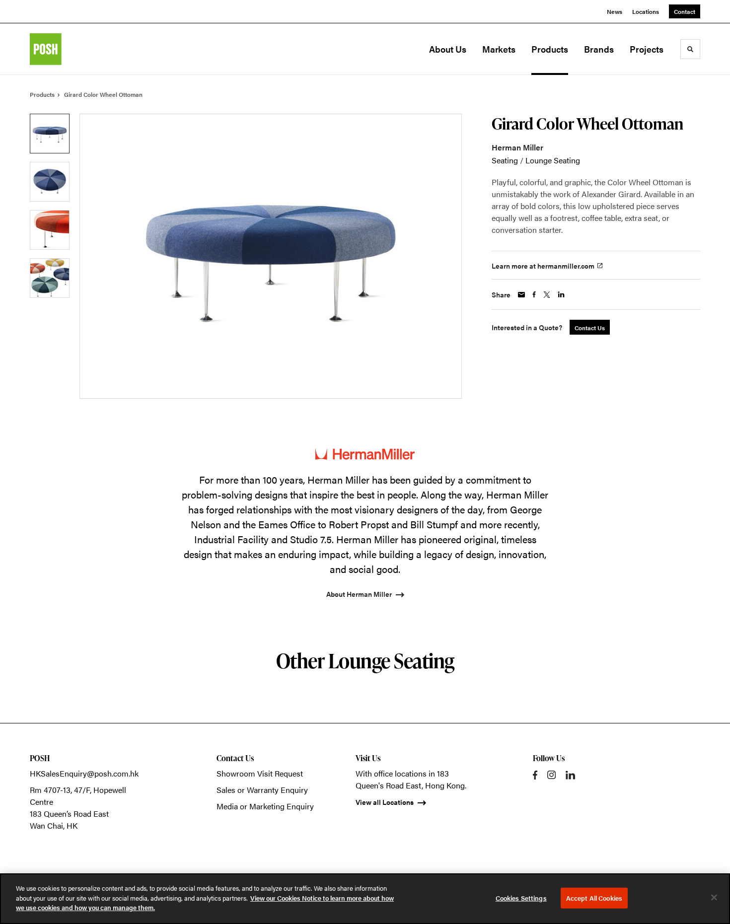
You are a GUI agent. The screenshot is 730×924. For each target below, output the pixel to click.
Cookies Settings (521, 898)
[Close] (714, 898)
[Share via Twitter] (546, 294)
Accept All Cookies (594, 898)
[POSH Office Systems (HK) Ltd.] (79, 49)
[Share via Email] (521, 294)
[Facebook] (535, 775)
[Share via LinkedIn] (561, 294)
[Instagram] (551, 775)
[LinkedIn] (570, 775)
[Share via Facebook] (534, 294)
